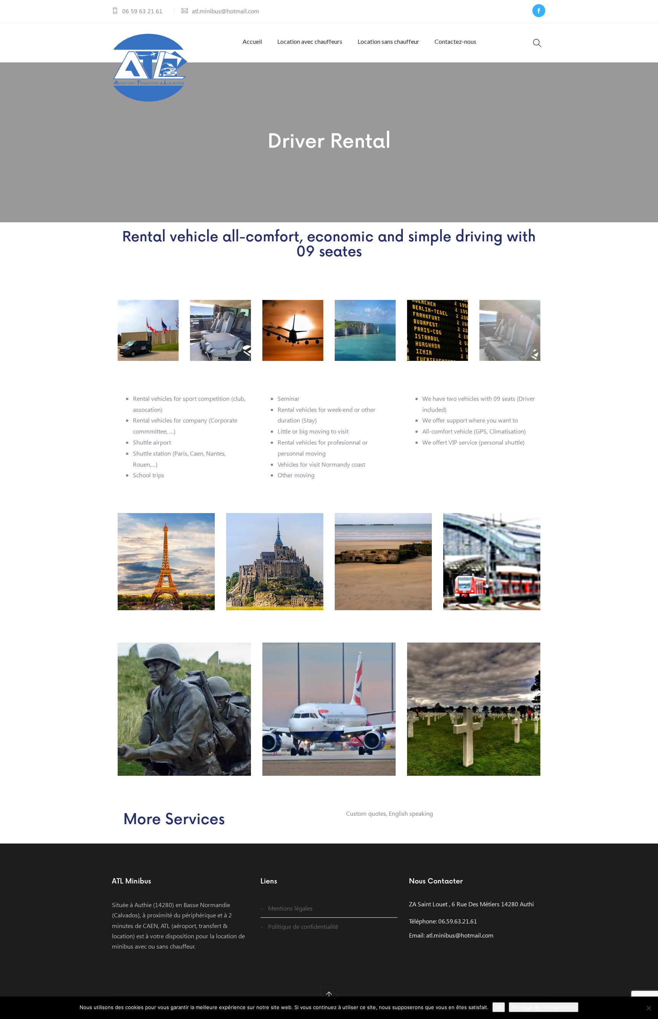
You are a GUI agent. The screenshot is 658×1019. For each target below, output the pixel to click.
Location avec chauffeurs (309, 41)
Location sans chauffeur (388, 41)
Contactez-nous (455, 41)
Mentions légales (290, 908)
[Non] (648, 1008)
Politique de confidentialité (303, 926)
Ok (498, 1007)
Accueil (252, 41)
